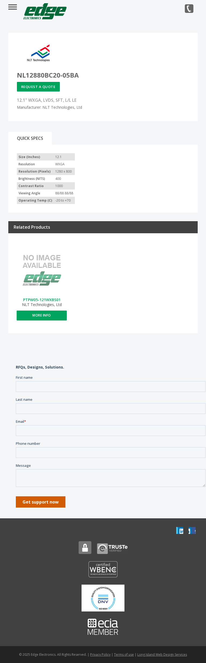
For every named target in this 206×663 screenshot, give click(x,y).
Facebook (192, 530)
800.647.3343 (189, 8)
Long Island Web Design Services (162, 654)
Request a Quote (38, 86)
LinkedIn (179, 530)
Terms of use (124, 654)
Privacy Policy (100, 654)
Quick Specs (30, 138)
